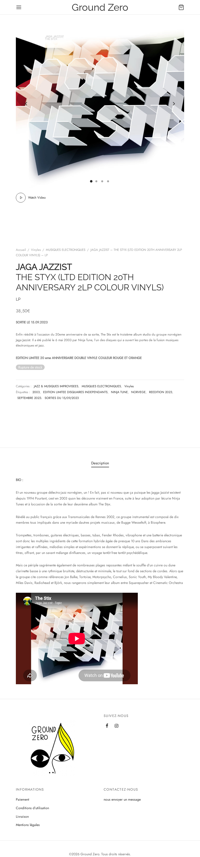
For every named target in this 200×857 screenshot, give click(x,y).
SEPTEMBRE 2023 (29, 398)
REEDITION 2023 (160, 392)
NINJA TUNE (119, 392)
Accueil (21, 249)
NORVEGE (138, 392)
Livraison (22, 816)
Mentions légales (28, 824)
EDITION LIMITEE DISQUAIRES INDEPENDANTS (75, 392)
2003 (36, 392)
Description (100, 463)
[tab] (100, 463)
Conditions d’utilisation (32, 808)
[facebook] (107, 726)
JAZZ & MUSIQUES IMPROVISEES (56, 386)
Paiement (22, 799)
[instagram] (116, 726)
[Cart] (181, 7)
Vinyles (36, 249)
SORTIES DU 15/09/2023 (62, 398)
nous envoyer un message (122, 799)
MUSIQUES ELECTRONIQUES (65, 249)
